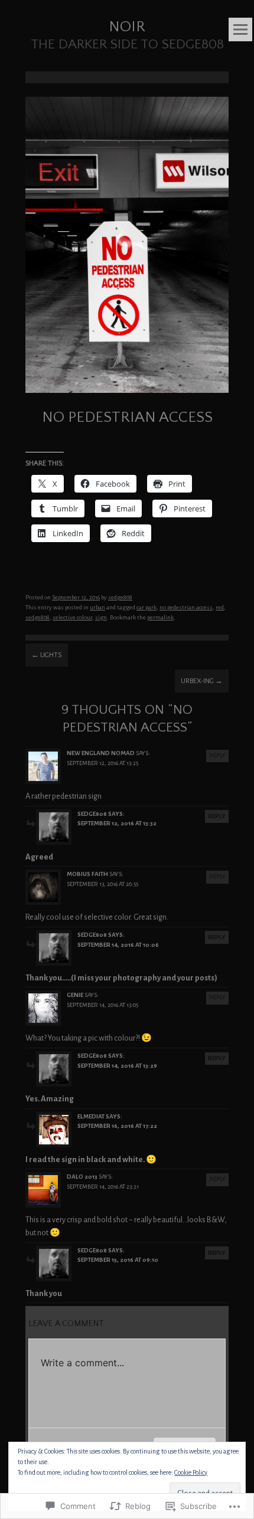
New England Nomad (101, 753)
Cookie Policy (190, 1472)
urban (97, 607)
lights (46, 655)
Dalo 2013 (82, 1176)
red (220, 607)
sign (101, 617)
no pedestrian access (186, 607)
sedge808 (120, 597)
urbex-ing (202, 681)
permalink (160, 617)
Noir (127, 26)
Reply (217, 755)
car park (146, 607)
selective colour (72, 617)
